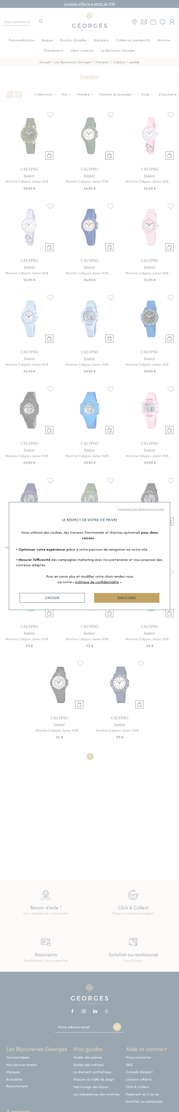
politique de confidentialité (97, 582)
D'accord (126, 597)
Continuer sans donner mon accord (141, 509)
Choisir (52, 597)
